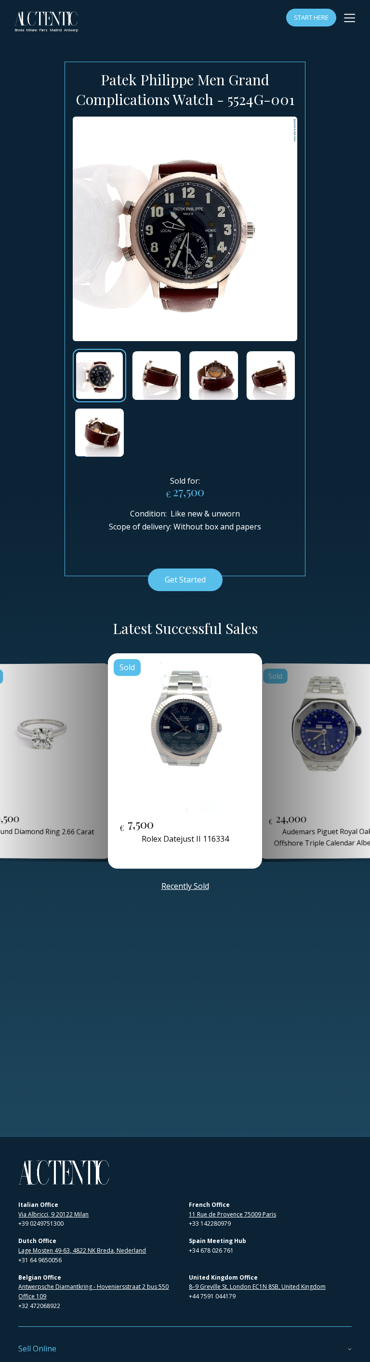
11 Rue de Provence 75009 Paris (232, 1214)
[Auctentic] (64, 1172)
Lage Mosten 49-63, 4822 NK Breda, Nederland (82, 1250)
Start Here (311, 17)
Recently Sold (185, 886)
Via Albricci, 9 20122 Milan (53, 1214)
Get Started (185, 579)
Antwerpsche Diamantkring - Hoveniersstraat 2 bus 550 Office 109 (93, 1291)
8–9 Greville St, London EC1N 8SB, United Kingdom (257, 1287)
